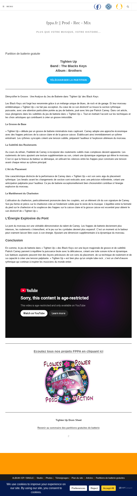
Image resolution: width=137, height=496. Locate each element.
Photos (49, 478)
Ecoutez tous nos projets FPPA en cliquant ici (68, 351)
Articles (89, 478)
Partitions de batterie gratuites (110, 478)
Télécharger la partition (68, 80)
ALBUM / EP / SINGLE (23, 478)
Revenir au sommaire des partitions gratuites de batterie (68, 427)
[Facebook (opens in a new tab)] (97, 7)
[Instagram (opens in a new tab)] (108, 7)
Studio (40, 478)
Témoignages (62, 478)
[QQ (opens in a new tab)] (119, 7)
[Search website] (127, 6)
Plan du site (77, 478)
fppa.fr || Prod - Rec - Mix (68, 22)
